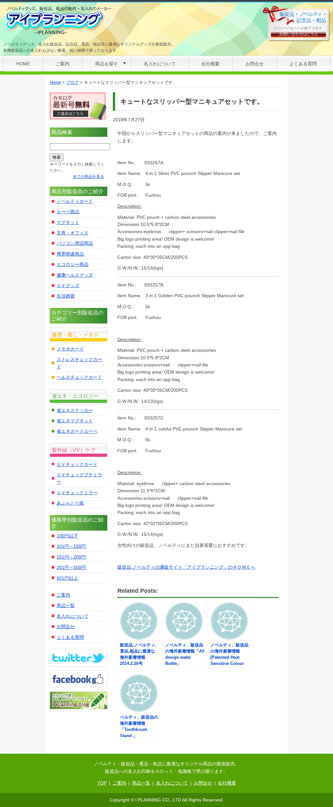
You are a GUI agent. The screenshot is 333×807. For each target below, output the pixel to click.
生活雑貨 (66, 295)
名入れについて (160, 63)
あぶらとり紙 (70, 503)
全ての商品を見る (88, 176)
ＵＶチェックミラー (77, 492)
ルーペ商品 (68, 211)
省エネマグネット (75, 420)
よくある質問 (303, 63)
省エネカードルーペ (77, 431)
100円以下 (67, 535)
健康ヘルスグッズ (75, 275)
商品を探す (106, 63)
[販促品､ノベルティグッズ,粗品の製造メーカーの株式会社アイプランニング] (58, 21)
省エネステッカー (75, 410)
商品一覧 (66, 605)
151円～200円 (71, 557)
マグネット (68, 222)
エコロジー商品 (72, 264)
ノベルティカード (75, 201)
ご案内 (62, 63)
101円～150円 (71, 546)
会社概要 (210, 63)
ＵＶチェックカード (77, 464)
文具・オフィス (72, 232)
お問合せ (255, 63)
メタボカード (70, 348)
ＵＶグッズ (68, 285)
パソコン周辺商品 (75, 243)
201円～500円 (71, 567)
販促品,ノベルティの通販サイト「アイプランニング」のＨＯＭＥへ (186, 567)
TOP (102, 783)
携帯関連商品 (70, 254)
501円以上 (67, 578)
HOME (23, 63)
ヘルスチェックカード (79, 377)
